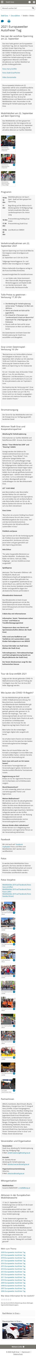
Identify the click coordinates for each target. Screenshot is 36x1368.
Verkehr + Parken (28, 16)
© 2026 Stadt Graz (12, 1352)
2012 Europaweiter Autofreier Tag (13, 1274)
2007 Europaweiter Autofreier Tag (13, 1288)
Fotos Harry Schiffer (9, 69)
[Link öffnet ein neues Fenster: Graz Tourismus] (30, 2)
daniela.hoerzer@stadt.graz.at (18, 1164)
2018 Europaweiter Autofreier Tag (13, 1258)
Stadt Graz (10, 2)
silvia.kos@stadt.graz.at (15, 1173)
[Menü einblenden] (2, 2)
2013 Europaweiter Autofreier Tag (13, 1272)
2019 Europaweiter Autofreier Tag (13, 1255)
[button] (14, 147)
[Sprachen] (34, 2)
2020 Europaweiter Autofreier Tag (13, 1252)
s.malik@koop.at (24, 1188)
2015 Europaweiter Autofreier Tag (13, 1266)
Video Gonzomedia (9, 77)
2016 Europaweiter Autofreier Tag (13, 1263)
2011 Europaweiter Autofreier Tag (13, 1277)
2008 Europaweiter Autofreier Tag (13, 1286)
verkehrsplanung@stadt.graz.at (18, 1153)
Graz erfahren (15, 16)
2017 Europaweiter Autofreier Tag (13, 1261)
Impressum (26, 1352)
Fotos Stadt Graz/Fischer (11, 73)
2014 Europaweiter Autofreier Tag (13, 1269)
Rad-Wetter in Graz (10, 1313)
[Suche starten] (33, 8)
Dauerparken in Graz (11, 1321)
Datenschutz (18, 1354)
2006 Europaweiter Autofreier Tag (13, 1291)
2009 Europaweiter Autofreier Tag (13, 1283)
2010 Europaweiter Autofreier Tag (13, 1280)
